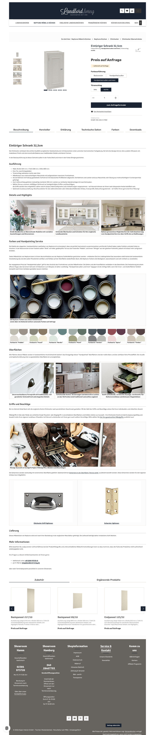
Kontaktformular (20, 694)
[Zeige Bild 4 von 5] (60, 90)
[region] (50, 68)
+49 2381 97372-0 (31, 560)
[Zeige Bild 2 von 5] (50, 90)
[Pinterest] (80, 718)
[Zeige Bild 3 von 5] (55, 90)
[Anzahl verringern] (93, 98)
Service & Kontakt (106, 648)
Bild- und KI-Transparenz (77, 676)
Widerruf (78, 664)
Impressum (78, 653)
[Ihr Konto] (132, 10)
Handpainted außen (116, 76)
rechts (106, 90)
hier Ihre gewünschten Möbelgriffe (112, 417)
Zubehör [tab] (39, 579)
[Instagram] (86, 718)
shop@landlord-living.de (31, 563)
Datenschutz (77, 660)
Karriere (134, 660)
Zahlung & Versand (77, 671)
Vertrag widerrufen (113, 725)
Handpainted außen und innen (104, 80)
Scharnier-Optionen (111, 523)
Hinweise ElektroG (77, 667)
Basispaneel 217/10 (21, 617)
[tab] (21, 129)
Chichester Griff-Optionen (43, 523)
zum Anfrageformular (116, 105)
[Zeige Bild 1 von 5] (45, 90)
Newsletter (106, 660)
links (95, 90)
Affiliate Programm (134, 664)
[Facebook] (69, 718)
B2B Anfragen (135, 657)
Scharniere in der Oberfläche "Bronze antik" (84, 473)
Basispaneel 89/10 (68, 617)
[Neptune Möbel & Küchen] (44, 22)
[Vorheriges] (12, 608)
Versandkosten (130, 731)
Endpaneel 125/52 (114, 617)
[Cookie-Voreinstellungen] (6, 728)
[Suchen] (122, 10)
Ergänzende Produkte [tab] (108, 579)
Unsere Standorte (106, 657)
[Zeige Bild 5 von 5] (64, 90)
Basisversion (98, 76)
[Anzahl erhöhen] (115, 98)
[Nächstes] (140, 22)
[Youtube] (74, 718)
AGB (77, 656)
